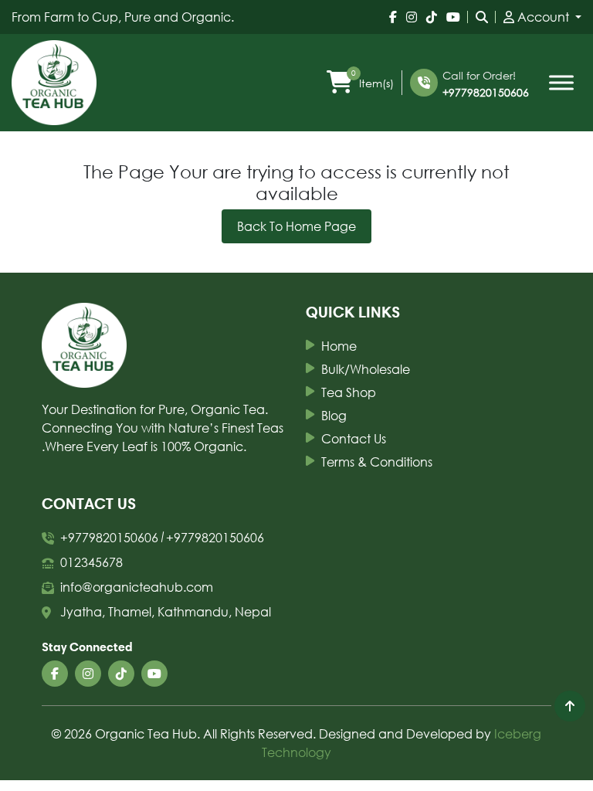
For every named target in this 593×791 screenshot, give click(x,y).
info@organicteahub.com (136, 587)
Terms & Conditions (376, 461)
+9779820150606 (485, 92)
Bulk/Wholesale (365, 369)
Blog (334, 415)
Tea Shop (348, 392)
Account (543, 16)
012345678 (91, 562)
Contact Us (353, 438)
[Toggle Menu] (561, 82)
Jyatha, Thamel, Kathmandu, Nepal (165, 611)
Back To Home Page (296, 226)
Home (339, 346)
